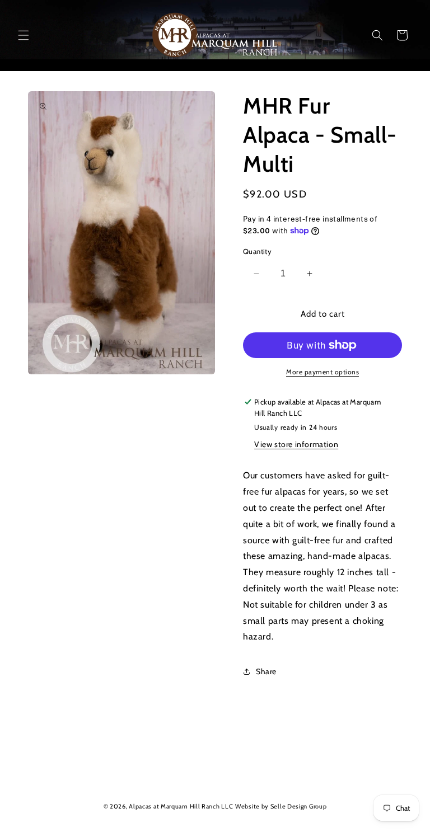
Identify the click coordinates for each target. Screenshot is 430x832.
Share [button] (266, 671)
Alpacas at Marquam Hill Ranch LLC (181, 806)
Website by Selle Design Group (280, 806)
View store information (296, 444)
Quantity (257, 251)
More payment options (322, 372)
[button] (23, 35)
